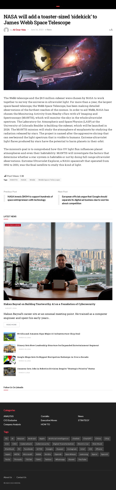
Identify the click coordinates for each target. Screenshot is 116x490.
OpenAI (58, 454)
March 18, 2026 (24, 349)
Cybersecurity (42, 444)
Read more (12, 324)
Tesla (7, 459)
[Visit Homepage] (58, 5)
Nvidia (48, 454)
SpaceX (104, 454)
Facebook (28, 449)
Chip (107, 439)
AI (12, 439)
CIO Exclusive (13, 225)
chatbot (75, 439)
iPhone (99, 449)
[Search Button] (111, 4)
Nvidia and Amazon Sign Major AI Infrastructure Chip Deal (48, 333)
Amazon (20, 439)
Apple (42, 439)
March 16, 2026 (24, 361)
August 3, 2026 (11, 308)
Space (94, 454)
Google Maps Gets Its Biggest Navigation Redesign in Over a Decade (53, 357)
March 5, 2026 (24, 372)
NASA (23, 180)
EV (19, 449)
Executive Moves (49, 420)
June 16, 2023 (37, 29)
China (98, 439)
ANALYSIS (9, 416)
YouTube (82, 459)
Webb (32, 180)
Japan (7, 454)
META (16, 454)
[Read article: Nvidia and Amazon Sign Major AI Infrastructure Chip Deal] (10, 336)
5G (6, 439)
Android (32, 439)
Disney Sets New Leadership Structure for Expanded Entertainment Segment (58, 345)
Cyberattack (26, 444)
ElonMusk (9, 449)
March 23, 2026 (24, 337)
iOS (90, 449)
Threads (18, 459)
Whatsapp (60, 459)
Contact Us (21, 477)
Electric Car (83, 444)
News (49, 29)
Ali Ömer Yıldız (19, 29)
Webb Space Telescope (49, 180)
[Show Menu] (5, 4)
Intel (83, 449)
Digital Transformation (63, 444)
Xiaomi (72, 459)
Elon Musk (97, 444)
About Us (8, 477)
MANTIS (14, 180)
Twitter (48, 459)
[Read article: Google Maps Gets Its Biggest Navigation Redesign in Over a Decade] (10, 360)
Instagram (72, 449)
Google (49, 449)
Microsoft (27, 454)
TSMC (38, 459)
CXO (15, 444)
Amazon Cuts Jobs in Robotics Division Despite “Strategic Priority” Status (56, 368)
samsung (84, 454)
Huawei (60, 449)
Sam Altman (70, 454)
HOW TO (45, 424)
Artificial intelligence (59, 439)
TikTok (29, 459)
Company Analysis (12, 424)
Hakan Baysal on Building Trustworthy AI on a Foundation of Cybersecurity (49, 304)
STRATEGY (83, 420)
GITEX (39, 449)
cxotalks (45, 416)
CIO (7, 444)
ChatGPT (87, 439)
